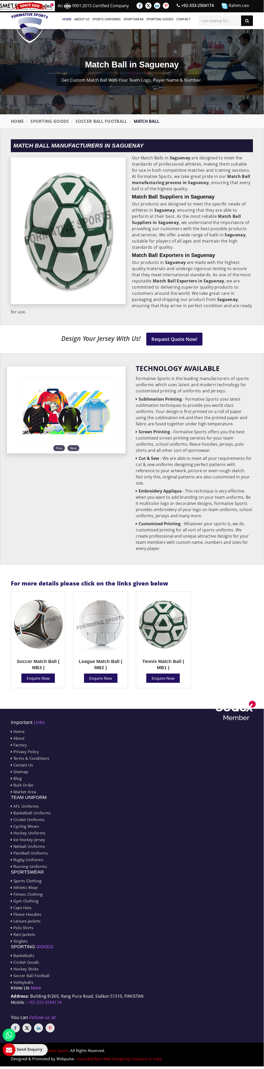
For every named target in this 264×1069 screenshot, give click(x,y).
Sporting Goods (160, 19)
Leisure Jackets (26, 921)
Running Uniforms (29, 866)
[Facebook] (140, 6)
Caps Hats (21, 907)
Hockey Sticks (25, 968)
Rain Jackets (23, 934)
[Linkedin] (157, 6)
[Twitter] (148, 6)
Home (67, 19)
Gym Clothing (25, 900)
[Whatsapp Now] (9, 1035)
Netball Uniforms (28, 846)
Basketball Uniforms (31, 812)
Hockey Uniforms (28, 832)
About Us (82, 19)
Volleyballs (22, 982)
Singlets (20, 941)
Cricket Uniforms (28, 819)
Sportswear (133, 19)
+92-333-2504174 (197, 5)
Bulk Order (22, 785)
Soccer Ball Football (101, 121)
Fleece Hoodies (26, 914)
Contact (183, 19)
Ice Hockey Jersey (28, 839)
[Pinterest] (166, 6)
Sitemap (20, 771)
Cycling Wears (25, 826)
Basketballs (23, 955)
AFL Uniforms (25, 806)
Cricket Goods (25, 962)
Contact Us (22, 765)
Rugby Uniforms (27, 859)
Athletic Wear (25, 887)
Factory (19, 744)
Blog (17, 778)
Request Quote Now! (174, 339)
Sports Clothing (26, 880)
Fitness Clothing (27, 894)
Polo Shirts (22, 927)
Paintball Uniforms (30, 853)
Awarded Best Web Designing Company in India (119, 1058)
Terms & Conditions (30, 758)
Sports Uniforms (106, 19)
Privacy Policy (25, 751)
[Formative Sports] (30, 23)
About (18, 738)
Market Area (24, 791)
